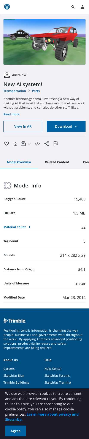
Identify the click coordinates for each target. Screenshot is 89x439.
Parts (36, 91)
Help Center (53, 368)
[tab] (19, 162)
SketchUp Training (57, 382)
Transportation (14, 91)
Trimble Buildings (16, 382)
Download (64, 126)
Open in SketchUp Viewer (44, 42)
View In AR (23, 126)
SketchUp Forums (57, 375)
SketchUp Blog (13, 375)
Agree (16, 431)
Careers (9, 368)
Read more (11, 114)
